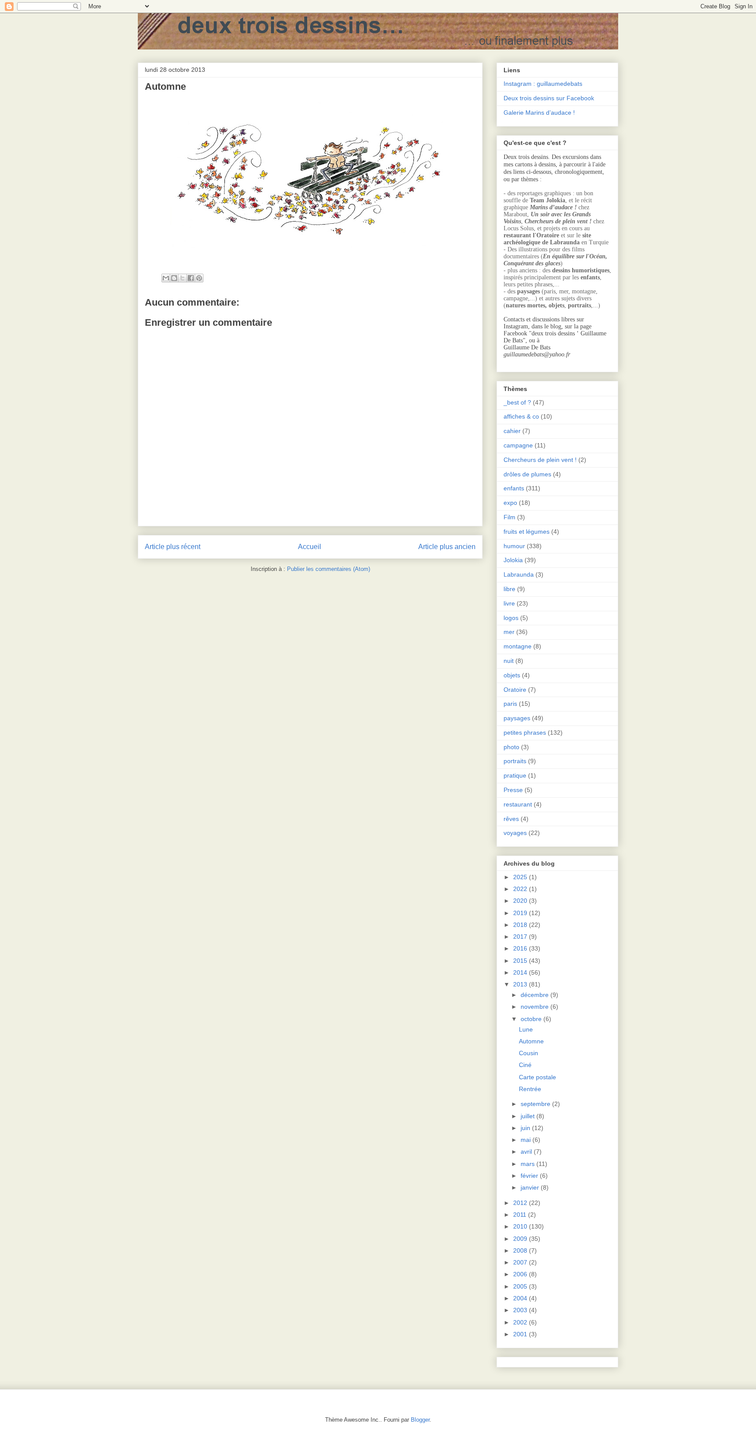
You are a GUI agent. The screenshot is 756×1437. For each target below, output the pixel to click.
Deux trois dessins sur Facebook (549, 98)
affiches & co (521, 416)
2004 (521, 1298)
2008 (521, 1250)
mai (526, 1139)
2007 (521, 1262)
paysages (517, 718)
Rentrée (530, 1088)
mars (528, 1163)
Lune (526, 1029)
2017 (521, 936)
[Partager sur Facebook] (190, 278)
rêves (511, 818)
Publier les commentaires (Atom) (328, 569)
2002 (521, 1322)
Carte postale (537, 1077)
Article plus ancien (447, 546)
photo (511, 746)
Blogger (420, 1419)
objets (512, 675)
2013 (521, 984)
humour (514, 545)
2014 (521, 972)
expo (510, 502)
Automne (531, 1041)
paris (510, 703)
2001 (521, 1334)
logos (511, 617)
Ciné (525, 1064)
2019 (521, 912)
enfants (514, 488)
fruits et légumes (527, 531)
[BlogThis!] (174, 278)
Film (509, 517)
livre (509, 603)
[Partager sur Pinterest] (199, 278)
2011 (520, 1214)
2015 (521, 960)
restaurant (518, 804)
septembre (536, 1103)
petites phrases (525, 732)
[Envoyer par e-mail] (165, 278)
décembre (535, 994)
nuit (509, 660)
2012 (521, 1202)
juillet (528, 1116)
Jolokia (513, 560)
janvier (531, 1187)
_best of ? (517, 402)
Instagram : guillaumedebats (543, 83)
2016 (521, 948)
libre (509, 588)
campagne (518, 445)
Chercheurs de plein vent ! (540, 459)
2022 (521, 888)
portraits (515, 760)
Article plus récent (172, 546)
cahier (512, 430)
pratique (515, 775)
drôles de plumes (527, 474)
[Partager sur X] (182, 278)
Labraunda (519, 574)
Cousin (528, 1053)
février (530, 1175)
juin (526, 1127)
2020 (521, 900)
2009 (521, 1238)
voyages (515, 832)
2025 (521, 877)
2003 (521, 1310)
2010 (521, 1226)
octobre (532, 1018)
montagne (518, 646)
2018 (521, 924)
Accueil (309, 546)
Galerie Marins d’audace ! (539, 112)
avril (527, 1151)
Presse (513, 789)
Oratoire (515, 689)
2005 (521, 1286)
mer (509, 631)
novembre (535, 1006)
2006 (521, 1274)
